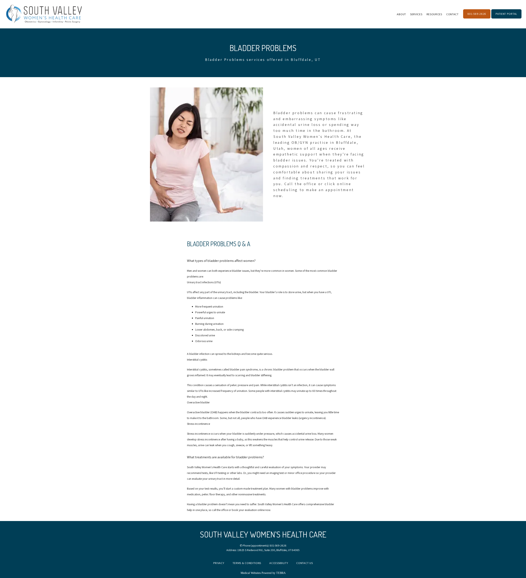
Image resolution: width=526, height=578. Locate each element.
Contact (452, 14)
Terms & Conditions (247, 563)
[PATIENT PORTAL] (506, 18)
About (401, 14)
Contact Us (304, 563)
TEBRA (281, 573)
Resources (434, 14)
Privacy (218, 563)
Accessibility (278, 563)
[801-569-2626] (477, 18)
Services (416, 14)
